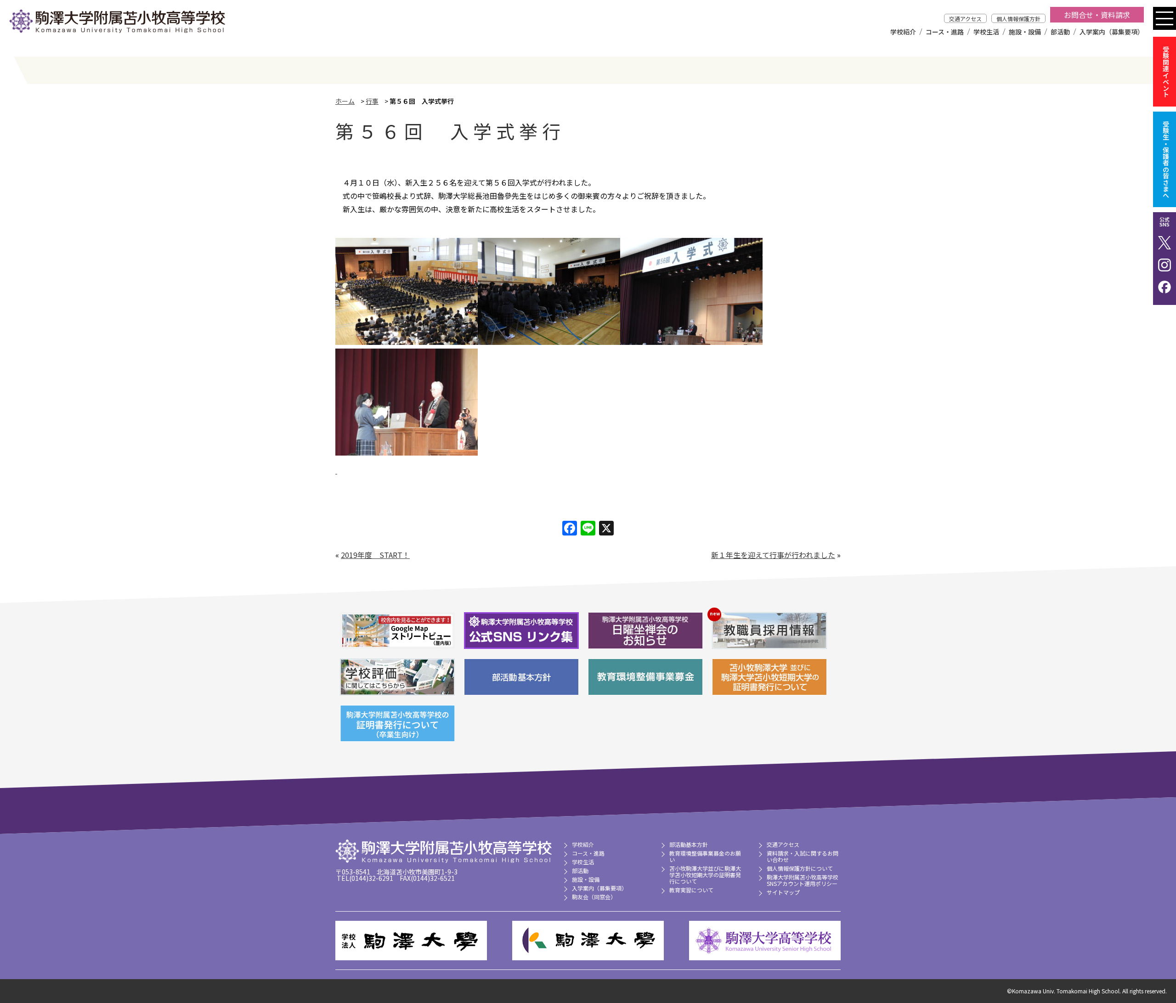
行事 (372, 101)
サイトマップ (783, 892)
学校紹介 (903, 31)
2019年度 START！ (375, 554)
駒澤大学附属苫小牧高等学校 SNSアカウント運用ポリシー (802, 880)
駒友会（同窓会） (594, 897)
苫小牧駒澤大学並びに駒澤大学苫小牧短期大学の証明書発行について (705, 874)
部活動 (1060, 31)
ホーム (345, 101)
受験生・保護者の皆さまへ (1165, 159)
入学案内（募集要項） (1112, 31)
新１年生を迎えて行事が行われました (773, 554)
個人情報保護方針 (1018, 19)
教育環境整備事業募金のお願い (705, 856)
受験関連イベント (1165, 71)
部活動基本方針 (688, 844)
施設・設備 (1025, 31)
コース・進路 (945, 31)
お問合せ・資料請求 (1097, 14)
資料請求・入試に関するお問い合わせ (802, 856)
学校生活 (986, 31)
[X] (606, 528)
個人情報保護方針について (800, 868)
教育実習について (691, 890)
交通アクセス (965, 19)
